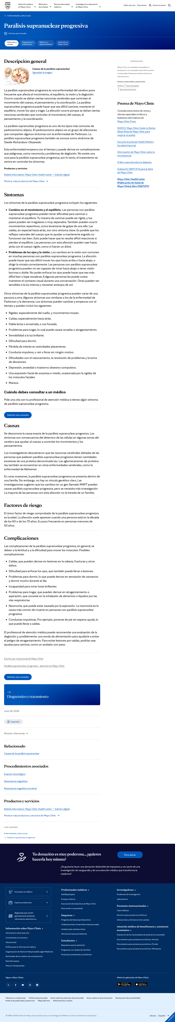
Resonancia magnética (15, 781)
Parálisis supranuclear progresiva (46, 25)
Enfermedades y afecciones (19, 15)
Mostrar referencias (14, 733)
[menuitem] (11, 43)
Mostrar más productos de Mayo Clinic (24, 181)
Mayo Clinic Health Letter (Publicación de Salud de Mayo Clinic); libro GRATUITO (133, 183)
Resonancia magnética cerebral (20, 788)
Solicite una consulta (18, 414)
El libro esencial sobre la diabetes (134, 162)
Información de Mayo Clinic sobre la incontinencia (136, 153)
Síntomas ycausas (12, 43)
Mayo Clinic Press (126, 121)
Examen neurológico (14, 773)
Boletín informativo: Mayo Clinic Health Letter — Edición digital (37, 174)
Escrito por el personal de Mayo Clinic (23, 658)
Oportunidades (132, 85)
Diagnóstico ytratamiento (28, 43)
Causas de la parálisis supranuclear (21, 753)
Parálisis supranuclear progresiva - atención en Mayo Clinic (34, 665)
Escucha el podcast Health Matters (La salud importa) (135, 143)
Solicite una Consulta (17, 33)
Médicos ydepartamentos (46, 43)
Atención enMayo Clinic (63, 43)
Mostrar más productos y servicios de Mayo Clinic (30, 815)
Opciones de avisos (128, 89)
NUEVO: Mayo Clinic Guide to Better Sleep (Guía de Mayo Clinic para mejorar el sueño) (136, 131)
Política (120, 85)
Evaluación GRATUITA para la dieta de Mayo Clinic (135, 170)
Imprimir (15, 721)
